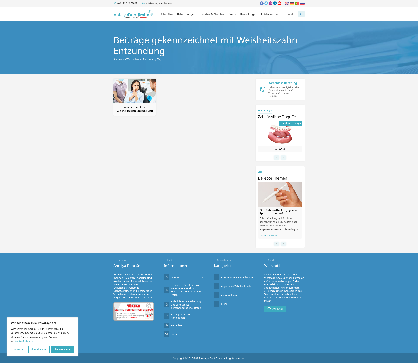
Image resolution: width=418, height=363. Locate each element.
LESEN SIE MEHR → (270, 235)
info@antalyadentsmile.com (160, 3)
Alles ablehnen (39, 349)
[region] (42, 336)
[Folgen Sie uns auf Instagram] (270, 3)
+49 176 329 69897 (127, 3)
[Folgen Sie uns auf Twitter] (266, 3)
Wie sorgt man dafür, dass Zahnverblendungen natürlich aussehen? (279, 213)
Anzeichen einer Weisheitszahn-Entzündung (135, 109)
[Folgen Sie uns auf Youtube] (279, 3)
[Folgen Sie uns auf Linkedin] (275, 3)
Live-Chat (277, 309)
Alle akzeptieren (62, 349)
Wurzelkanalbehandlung (280, 149)
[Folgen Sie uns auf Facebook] (262, 3)
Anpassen (19, 349)
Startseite (118, 59)
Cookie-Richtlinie (24, 341)
